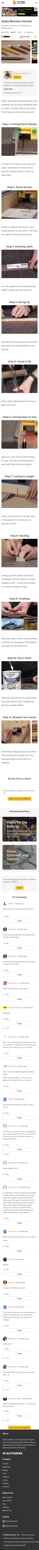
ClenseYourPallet (14, 1399)
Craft (4, 1473)
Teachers (5, 1487)
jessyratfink (12, 1367)
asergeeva (12, 929)
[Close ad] (36, 9)
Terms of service (28, 1535)
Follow (17, 77)
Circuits (5, 1464)
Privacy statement (11, 1538)
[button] (2, 3)
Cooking (5, 1477)
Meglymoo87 (13, 983)
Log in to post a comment (19, 1427)
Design (5, 1470)
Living (4, 1480)
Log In (19, 888)
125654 (10, 904)
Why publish (7, 1497)
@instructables (12, 1521)
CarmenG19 (12, 1126)
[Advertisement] (19, 11)
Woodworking (6, 28)
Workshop (26, 26)
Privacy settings (26, 1538)
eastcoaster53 (13, 1187)
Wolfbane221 (13, 1339)
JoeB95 (11, 1099)
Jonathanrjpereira (15, 1008)
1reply (6, 1028)
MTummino (12, 1231)
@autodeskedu (12, 1526)
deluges (11, 1282)
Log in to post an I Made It (19, 799)
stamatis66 (12, 1163)
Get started (6, 1500)
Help (4, 1504)
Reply (19, 921)
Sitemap (5, 1507)
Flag (7, 916)
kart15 (10, 1259)
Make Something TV (12, 26)
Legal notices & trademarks (15, 1545)
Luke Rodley (13, 1037)
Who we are (7, 1510)
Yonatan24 (12, 1066)
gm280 (11, 1307)
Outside (5, 1483)
